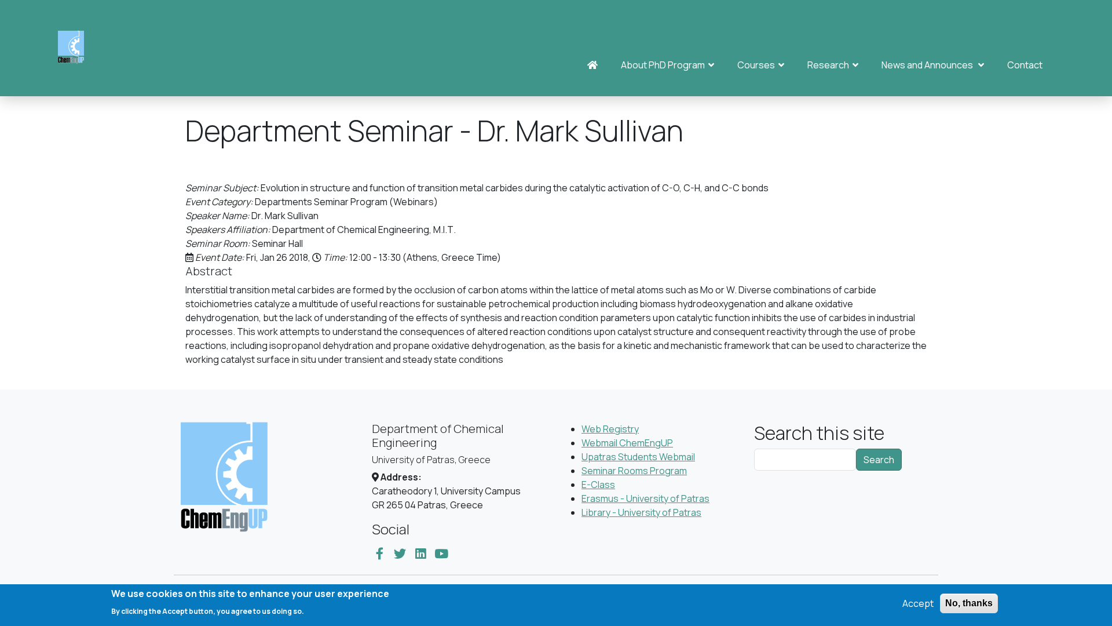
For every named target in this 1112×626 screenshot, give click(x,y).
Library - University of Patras (641, 512)
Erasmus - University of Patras (645, 498)
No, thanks (969, 603)
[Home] (75, 48)
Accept (918, 603)
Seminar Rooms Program (634, 470)
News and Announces (929, 65)
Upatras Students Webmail (638, 456)
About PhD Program (664, 65)
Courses (757, 65)
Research (830, 65)
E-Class (598, 484)
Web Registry (610, 429)
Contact (1024, 65)
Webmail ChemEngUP (627, 442)
